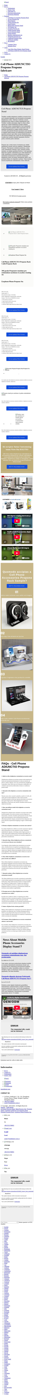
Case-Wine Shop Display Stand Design (18, 49)
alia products (11, 41)
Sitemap (3, 1107)
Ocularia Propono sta (13, 28)
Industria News (12, 46)
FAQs (5, 52)
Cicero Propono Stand (14, 32)
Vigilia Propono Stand (14, 30)
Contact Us (7, 54)
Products (6, 16)
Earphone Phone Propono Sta (23, 1112)
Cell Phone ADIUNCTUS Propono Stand (19, 50)
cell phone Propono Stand (8, 1109)
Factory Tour (11, 10)
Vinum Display (12, 33)
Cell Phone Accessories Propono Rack (18, 17)
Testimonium (11, 8)
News (5, 43)
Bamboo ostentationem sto (15, 35)
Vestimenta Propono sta (14, 36)
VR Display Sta (12, 27)
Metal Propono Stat (21, 1109)
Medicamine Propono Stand (15, 25)
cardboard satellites (13, 39)
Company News (12, 44)
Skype (6, 1165)
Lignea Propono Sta (13, 22)
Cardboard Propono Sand (15, 38)
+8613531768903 (9, 1101)
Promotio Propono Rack (7, 1112)
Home (6, 5)
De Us (6, 6)
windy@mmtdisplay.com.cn (12, 1103)
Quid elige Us (11, 11)
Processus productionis (14, 13)
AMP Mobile (9, 1107)
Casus (5, 47)
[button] (17, 166)
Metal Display (11, 21)
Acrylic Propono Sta (13, 19)
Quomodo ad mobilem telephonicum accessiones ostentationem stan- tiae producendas (15, 955)
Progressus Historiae (13, 14)
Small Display (11, 24)
